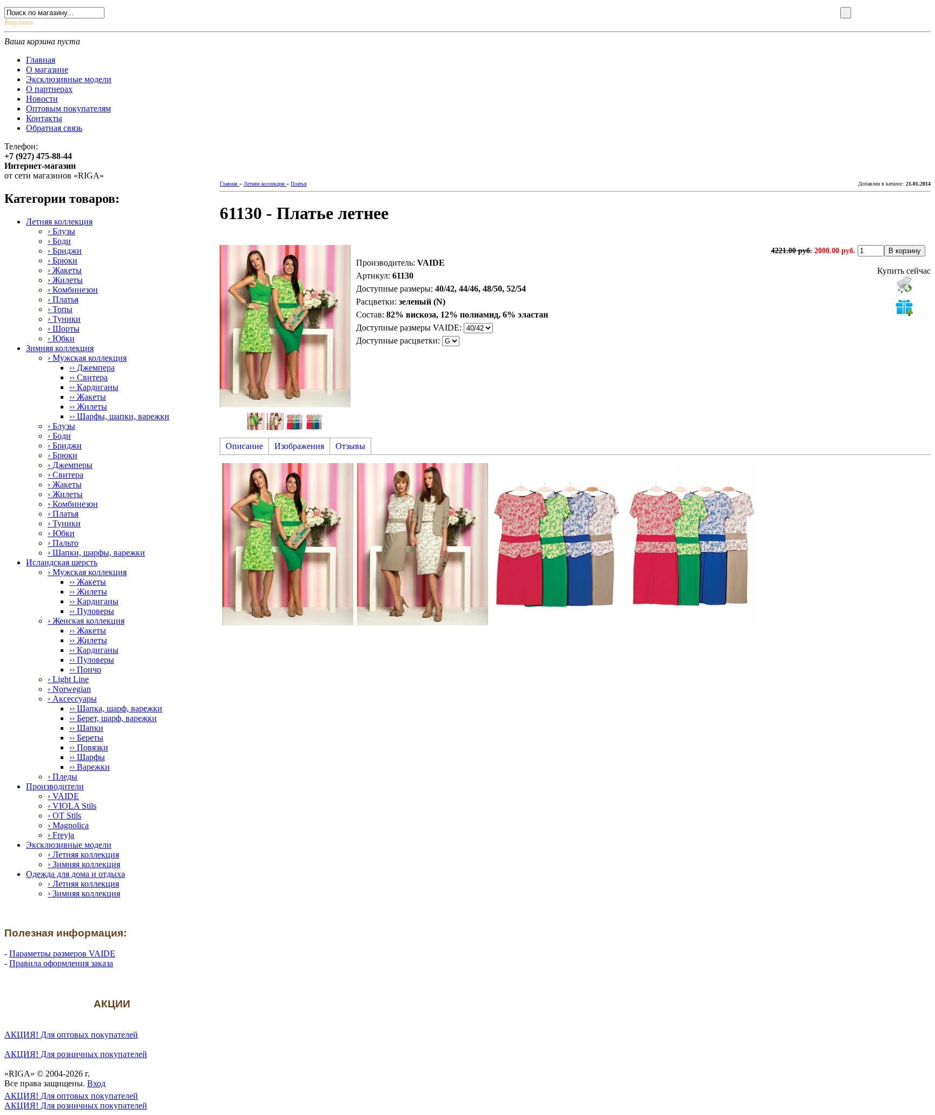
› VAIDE (63, 796)
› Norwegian (69, 689)
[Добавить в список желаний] (904, 307)
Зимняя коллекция (60, 348)
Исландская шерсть (61, 562)
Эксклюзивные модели (68, 844)
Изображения (299, 446)
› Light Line (68, 679)
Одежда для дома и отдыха (75, 874)
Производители (55, 786)
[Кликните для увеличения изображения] (285, 326)
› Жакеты (65, 270)
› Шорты (64, 328)
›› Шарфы (87, 757)
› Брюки (62, 260)
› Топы (60, 309)
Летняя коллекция (59, 221)
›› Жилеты (88, 406)
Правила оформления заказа (61, 963)
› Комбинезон (73, 289)
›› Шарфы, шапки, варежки (119, 416)
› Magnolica (68, 825)
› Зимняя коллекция (84, 864)
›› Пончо (85, 669)
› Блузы (61, 231)
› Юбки (61, 338)
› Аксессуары (72, 698)
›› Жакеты (87, 396)
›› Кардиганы (93, 387)
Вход (96, 1083)
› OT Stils (64, 815)
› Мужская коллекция (87, 357)
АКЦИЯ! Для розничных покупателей (75, 1054)
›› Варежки (89, 766)
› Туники (64, 319)
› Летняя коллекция (83, 854)
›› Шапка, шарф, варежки (115, 708)
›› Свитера (88, 377)
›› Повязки (88, 747)
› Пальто (63, 542)
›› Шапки (86, 728)
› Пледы (62, 776)
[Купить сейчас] (904, 284)
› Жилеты (65, 280)
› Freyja (61, 835)
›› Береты (86, 737)
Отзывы (350, 446)
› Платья (63, 299)
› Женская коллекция (86, 620)
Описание (244, 446)
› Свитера (65, 474)
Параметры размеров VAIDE (62, 953)
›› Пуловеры (91, 611)
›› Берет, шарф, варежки (113, 718)
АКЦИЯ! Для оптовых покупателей (71, 1034)
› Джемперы (70, 465)
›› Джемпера (92, 367)
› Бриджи (65, 250)
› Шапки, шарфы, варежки (96, 552)
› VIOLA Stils (72, 805)
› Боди (59, 241)
